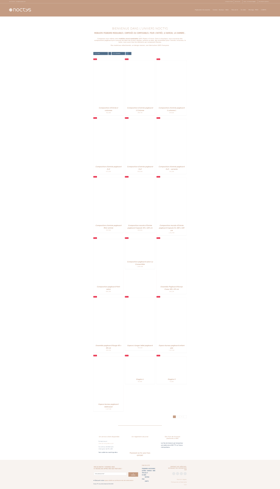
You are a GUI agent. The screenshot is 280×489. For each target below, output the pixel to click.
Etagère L (140, 379)
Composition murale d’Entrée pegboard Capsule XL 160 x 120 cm (171, 228)
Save (96, 59)
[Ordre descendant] (109, 53)
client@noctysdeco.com (21, 1)
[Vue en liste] (129, 53)
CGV (185, 484)
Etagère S (171, 379)
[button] (270, 9)
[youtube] (185, 473)
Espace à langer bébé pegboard (140, 345)
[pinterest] (181, 473)
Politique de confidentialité (179, 482)
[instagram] (173, 473)
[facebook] (177, 473)
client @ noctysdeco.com (106, 443)
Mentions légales (182, 479)
